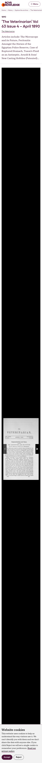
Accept (7, 757)
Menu (35, 4)
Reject (19, 757)
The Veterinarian (8, 31)
